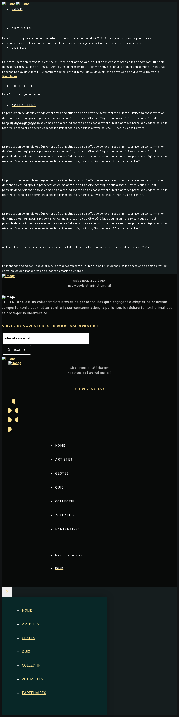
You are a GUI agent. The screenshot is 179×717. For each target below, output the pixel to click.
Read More (9, 76)
